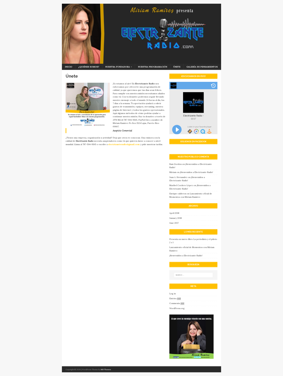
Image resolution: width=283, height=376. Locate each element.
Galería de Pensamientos (202, 66)
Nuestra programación (152, 66)
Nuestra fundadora (117, 66)
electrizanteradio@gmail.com (124, 144)
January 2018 (175, 218)
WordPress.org (177, 308)
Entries (175, 298)
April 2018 (174, 213)
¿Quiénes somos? (88, 66)
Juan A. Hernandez (178, 177)
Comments (176, 303)
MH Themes (106, 369)
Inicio (68, 66)
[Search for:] (193, 275)
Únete (176, 66)
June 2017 (174, 223)
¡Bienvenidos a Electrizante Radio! (196, 172)
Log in (172, 293)
